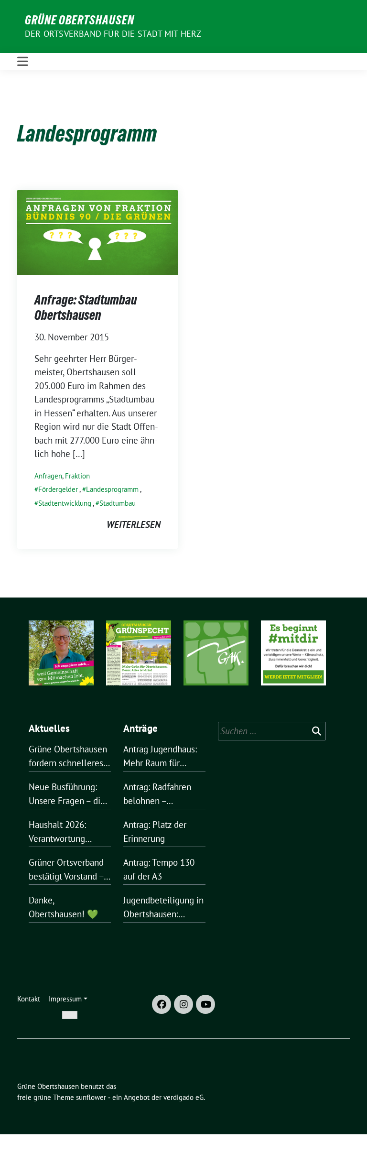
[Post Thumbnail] (97, 231)
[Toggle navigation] (22, 61)
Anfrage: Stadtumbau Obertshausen (85, 307)
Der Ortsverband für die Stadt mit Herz (113, 33)
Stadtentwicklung (64, 503)
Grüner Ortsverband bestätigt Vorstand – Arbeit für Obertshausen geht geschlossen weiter (66, 870)
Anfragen (48, 475)
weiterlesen (134, 524)
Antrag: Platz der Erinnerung (154, 831)
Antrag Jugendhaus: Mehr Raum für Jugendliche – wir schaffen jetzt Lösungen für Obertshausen (160, 756)
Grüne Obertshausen (79, 20)
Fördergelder (58, 489)
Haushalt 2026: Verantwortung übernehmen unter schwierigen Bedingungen (64, 832)
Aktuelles (49, 728)
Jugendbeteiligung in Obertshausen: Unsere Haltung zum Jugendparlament (163, 907)
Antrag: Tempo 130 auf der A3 (158, 869)
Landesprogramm (112, 489)
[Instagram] (183, 1004)
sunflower (91, 1097)
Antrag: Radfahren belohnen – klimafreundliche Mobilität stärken (157, 794)
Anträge (140, 728)
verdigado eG (183, 1097)
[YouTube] (205, 1004)
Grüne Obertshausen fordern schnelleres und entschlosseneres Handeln (68, 756)
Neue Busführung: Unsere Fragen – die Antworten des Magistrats (67, 794)
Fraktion (77, 475)
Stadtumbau (117, 503)
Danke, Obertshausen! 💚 (63, 907)
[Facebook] (161, 1004)
